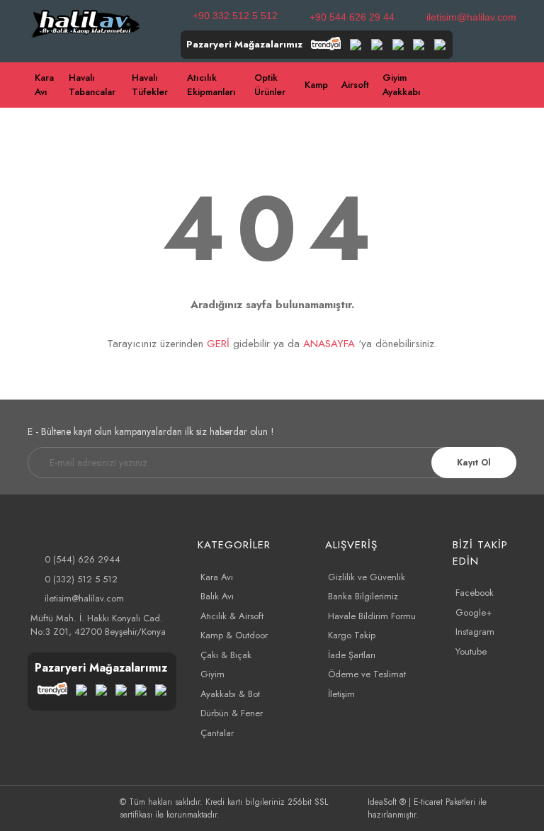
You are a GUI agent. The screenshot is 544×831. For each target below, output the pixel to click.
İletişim (341, 694)
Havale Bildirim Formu (372, 616)
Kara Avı (216, 577)
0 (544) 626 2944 (82, 559)
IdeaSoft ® (387, 802)
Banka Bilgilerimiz (363, 596)
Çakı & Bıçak (225, 655)
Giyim (212, 674)
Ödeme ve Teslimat (367, 674)
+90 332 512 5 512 (235, 15)
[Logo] (86, 22)
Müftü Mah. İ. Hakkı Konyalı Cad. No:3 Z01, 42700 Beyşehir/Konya (98, 625)
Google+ (473, 612)
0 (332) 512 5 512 (81, 579)
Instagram (474, 631)
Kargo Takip (351, 635)
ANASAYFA (329, 343)
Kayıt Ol (474, 462)
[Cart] (538, 85)
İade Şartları (351, 655)
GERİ (218, 343)
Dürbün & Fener (231, 713)
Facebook (474, 592)
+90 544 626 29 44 (352, 17)
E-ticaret (428, 802)
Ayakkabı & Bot (230, 694)
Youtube (471, 651)
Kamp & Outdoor (234, 635)
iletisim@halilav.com (471, 17)
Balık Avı (217, 596)
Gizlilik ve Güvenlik (366, 577)
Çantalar (217, 733)
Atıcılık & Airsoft (232, 616)
